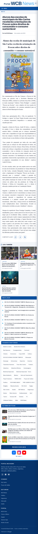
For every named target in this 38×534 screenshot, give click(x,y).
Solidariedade (23, 393)
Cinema (5, 354)
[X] (25, 237)
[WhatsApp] (15, 237)
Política (5, 382)
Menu (5, 8)
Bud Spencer (6, 350)
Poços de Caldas (28, 378)
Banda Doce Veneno (19, 346)
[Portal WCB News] (19, 3)
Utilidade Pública (7, 400)
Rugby (31, 386)
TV (26, 396)
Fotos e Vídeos (5, 514)
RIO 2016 (24, 386)
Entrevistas (14, 361)
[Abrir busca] (35, 3)
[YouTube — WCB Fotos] (24, 453)
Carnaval (26, 350)
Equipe (3, 517)
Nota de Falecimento (26, 375)
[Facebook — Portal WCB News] (14, 453)
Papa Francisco (7, 378)
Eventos (30, 361)
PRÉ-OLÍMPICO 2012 (28, 382)
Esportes (22, 361)
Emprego (5, 361)
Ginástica (5, 368)
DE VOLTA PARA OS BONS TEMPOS (13, 357)
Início (3, 11)
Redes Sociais (5, 522)
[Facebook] (20, 237)
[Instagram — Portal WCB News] (19, 453)
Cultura (30, 354)
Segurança (31, 389)
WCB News (23, 400)
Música (4, 286)
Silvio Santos (13, 393)
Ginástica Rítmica (16, 368)
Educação (28, 357)
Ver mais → (19, 456)
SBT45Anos (21, 389)
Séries (5, 393)
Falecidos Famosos (8, 364)
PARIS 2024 (18, 378)
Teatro (5, 396)
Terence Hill (13, 396)
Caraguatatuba (17, 350)
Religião (5, 386)
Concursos (13, 354)
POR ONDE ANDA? (15, 382)
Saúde (14, 389)
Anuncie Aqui (4, 520)
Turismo (21, 396)
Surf (31, 393)
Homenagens (27, 368)
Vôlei (16, 400)
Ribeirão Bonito (14, 386)
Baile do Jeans (7, 346)
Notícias (5, 261)
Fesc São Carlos (21, 364)
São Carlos (6, 389)
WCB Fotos (4, 511)
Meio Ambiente (7, 375)
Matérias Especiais (8, 371)
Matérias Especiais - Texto (23, 371)
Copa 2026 (22, 354)
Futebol (31, 364)
